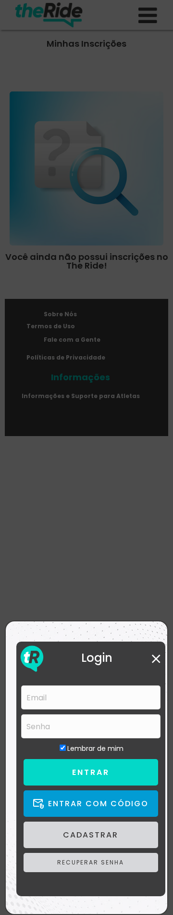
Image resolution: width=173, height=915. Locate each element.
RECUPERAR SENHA (90, 862)
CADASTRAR (90, 834)
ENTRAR (91, 772)
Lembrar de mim (95, 748)
